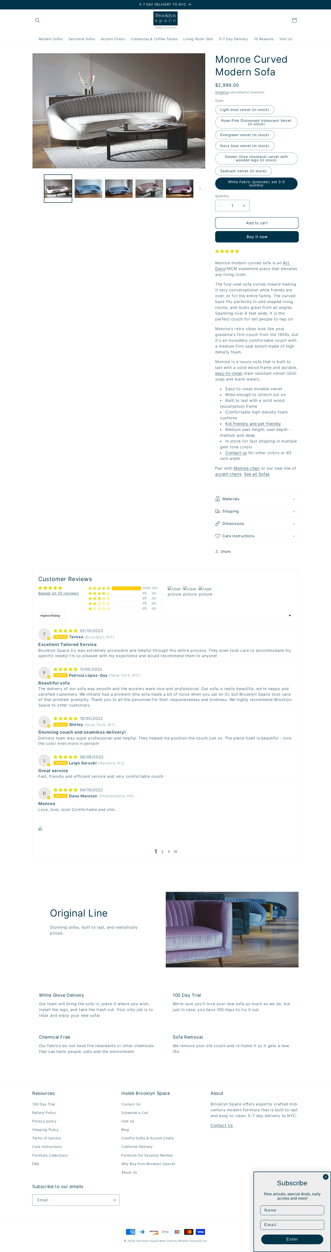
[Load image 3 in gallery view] (119, 188)
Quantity (222, 196)
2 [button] (162, 851)
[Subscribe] (114, 1200)
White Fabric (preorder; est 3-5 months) (256, 183)
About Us (129, 1172)
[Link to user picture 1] (41, 828)
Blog (125, 1130)
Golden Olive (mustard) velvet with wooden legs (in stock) (256, 158)
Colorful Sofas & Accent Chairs (147, 1138)
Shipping (222, 92)
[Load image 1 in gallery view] (58, 188)
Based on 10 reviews (58, 593)
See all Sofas (257, 474)
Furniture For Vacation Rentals (147, 1155)
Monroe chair (247, 468)
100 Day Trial (43, 1104)
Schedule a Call (134, 1113)
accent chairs (228, 474)
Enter (292, 1239)
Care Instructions (47, 1146)
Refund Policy (44, 1113)
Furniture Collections (50, 1155)
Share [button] (226, 551)
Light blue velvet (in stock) (244, 110)
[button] (37, 20)
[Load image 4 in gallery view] (149, 188)
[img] (66, 630)
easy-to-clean (229, 373)
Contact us (236, 452)
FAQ (35, 1164)
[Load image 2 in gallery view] (88, 188)
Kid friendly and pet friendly (253, 423)
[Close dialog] (326, 1177)
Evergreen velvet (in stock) (244, 135)
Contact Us (131, 1104)
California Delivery (137, 1146)
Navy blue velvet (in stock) (244, 146)
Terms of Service (46, 1138)
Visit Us (127, 1121)
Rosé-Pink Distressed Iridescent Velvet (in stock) (256, 122)
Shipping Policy (45, 1130)
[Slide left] (37, 188)
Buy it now (257, 236)
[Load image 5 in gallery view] (180, 188)
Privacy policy (44, 1121)
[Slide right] (200, 188)
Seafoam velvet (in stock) (243, 171)
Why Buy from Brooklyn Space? (148, 1164)
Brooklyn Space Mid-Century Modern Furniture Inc (172, 1241)
